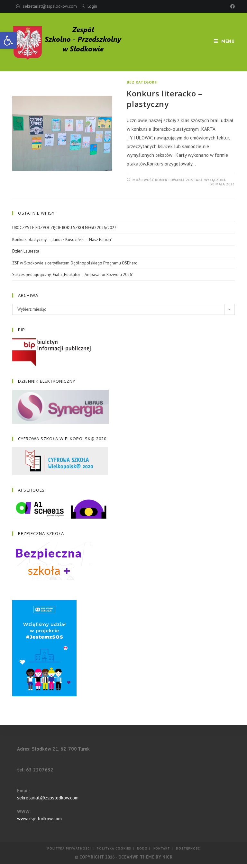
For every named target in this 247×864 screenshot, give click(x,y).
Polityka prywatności (69, 848)
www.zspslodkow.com (39, 818)
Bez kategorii (142, 82)
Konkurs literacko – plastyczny (164, 99)
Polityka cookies (114, 848)
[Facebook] (231, 6)
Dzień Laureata (25, 251)
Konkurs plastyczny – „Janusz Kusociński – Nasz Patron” (62, 239)
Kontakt (161, 848)
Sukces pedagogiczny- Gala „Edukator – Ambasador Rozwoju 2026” (72, 274)
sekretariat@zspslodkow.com (50, 6)
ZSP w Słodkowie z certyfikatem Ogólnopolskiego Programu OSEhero (75, 263)
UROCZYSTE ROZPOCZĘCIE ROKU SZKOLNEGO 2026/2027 (64, 227)
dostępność (188, 848)
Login (92, 6)
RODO (142, 848)
